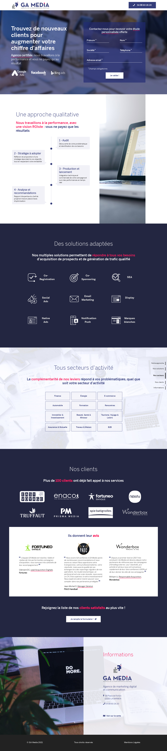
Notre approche (157, 363)
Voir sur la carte (113, 716)
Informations (159, 388)
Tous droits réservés (83, 742)
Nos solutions (158, 369)
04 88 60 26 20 (143, 5)
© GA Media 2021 (35, 742)
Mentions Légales (132, 742)
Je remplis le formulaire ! (82, 619)
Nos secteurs (158, 375)
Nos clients (159, 382)
